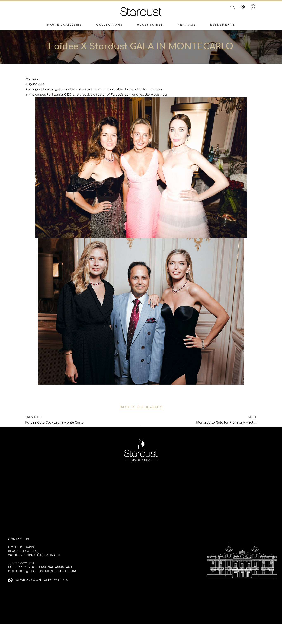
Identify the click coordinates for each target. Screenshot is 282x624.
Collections (109, 24)
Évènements (222, 24)
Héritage (187, 24)
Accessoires (150, 24)
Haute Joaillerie (64, 24)
